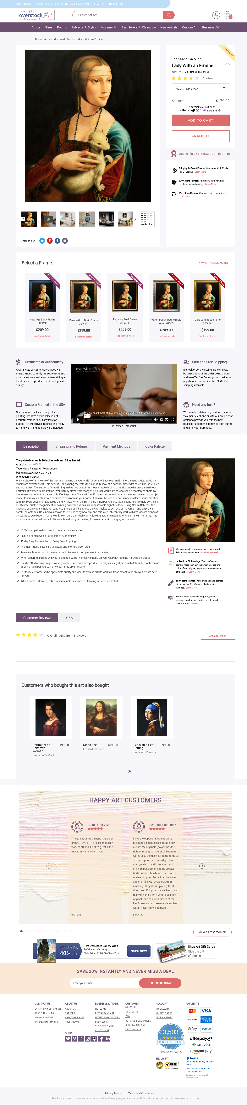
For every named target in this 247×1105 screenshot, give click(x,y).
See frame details (42, 335)
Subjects (77, 27)
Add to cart (201, 120)
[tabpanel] (51, 727)
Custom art (102, 1030)
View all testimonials (212, 932)
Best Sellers (129, 27)
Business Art (210, 27)
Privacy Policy (113, 1093)
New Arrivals (168, 27)
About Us (70, 1008)
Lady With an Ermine (91, 39)
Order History (164, 1017)
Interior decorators (107, 1017)
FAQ (127, 1016)
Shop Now (139, 951)
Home (38, 39)
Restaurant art (104, 1013)
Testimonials (133, 1029)
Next (135, 219)
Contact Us (132, 1012)
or (210, 110)
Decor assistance (136, 1025)
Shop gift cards (104, 1026)
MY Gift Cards (164, 1013)
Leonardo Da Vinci (65, 39)
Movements (109, 27)
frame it (201, 136)
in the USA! (193, 603)
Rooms (62, 27)
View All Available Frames (213, 262)
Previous (23, 219)
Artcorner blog (74, 1017)
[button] (202, 866)
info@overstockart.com (46, 1021)
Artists (36, 27)
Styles (92, 27)
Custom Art (189, 27)
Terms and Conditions (141, 1093)
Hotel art (101, 1008)
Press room (72, 1021)
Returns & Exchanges (138, 1020)
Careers (70, 1013)
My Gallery (162, 1008)
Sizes (48, 27)
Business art (102, 1021)
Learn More (200, 171)
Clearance (149, 27)
